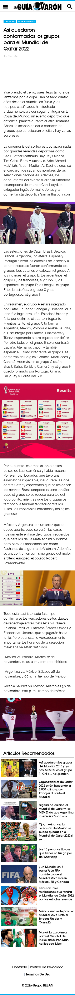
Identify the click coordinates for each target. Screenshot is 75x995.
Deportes (10, 21)
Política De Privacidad (46, 967)
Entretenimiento (26, 21)
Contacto (19, 967)
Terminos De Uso (38, 974)
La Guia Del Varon (37, 5)
